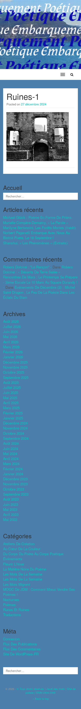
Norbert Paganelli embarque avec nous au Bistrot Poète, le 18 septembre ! (36, 235)
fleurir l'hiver (13, 564)
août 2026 (11, 321)
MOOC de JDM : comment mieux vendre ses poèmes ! (39, 592)
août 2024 (11, 443)
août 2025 (11, 382)
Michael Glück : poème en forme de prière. (37, 217)
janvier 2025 (13, 418)
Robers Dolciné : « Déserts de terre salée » (38, 269)
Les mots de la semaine (22, 579)
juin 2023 (10, 504)
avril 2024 (10, 458)
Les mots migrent (16, 584)
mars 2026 (11, 346)
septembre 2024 (15, 438)
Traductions (12, 614)
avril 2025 (10, 402)
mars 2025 (11, 407)
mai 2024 (10, 453)
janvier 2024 (13, 473)
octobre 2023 (13, 489)
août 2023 (11, 499)
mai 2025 (10, 397)
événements (12, 558)
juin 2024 (10, 448)
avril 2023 (10, 514)
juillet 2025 (12, 387)
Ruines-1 (22, 96)
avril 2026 (10, 341)
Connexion (11, 638)
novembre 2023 (15, 483)
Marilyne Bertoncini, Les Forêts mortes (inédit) (39, 227)
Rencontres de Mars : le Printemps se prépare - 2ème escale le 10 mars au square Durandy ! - (40, 282)
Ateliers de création (18, 543)
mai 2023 (10, 509)
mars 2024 (11, 463)
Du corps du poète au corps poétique (33, 553)
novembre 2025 (15, 367)
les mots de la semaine (22, 574)
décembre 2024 (15, 423)
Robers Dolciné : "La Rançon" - (27, 266)
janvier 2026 (13, 356)
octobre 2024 (13, 433)
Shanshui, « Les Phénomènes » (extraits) (35, 242)
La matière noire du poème (24, 569)
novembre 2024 (15, 428)
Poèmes (9, 604)
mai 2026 (10, 336)
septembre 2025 (15, 377)
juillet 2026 (12, 326)
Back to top (41, 699)
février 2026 (13, 351)
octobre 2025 (13, 372)
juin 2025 (10, 392)
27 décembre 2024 (33, 104)
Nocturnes (11, 599)
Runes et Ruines (16, 609)
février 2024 (13, 468)
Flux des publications (20, 643)
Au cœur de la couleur (21, 548)
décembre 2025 (15, 362)
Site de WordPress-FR (21, 653)
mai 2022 (10, 519)
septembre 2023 (15, 494)
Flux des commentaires (22, 648)
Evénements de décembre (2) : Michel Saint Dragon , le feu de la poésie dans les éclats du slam (39, 292)
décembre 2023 (15, 478)
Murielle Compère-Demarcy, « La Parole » (35, 222)
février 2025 (13, 412)
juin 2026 (10, 331)
